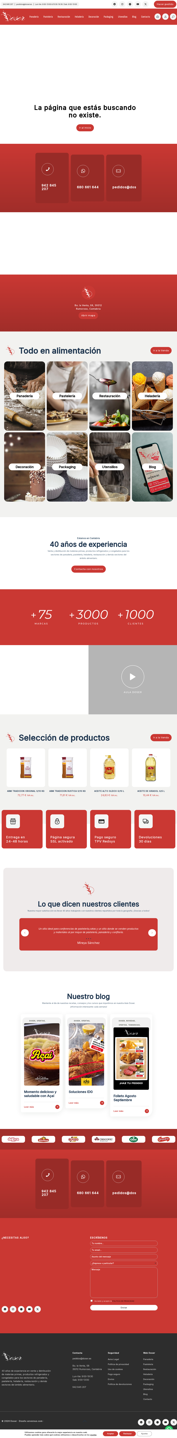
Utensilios (148, 1389)
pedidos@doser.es (24, 4)
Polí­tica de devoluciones (120, 1384)
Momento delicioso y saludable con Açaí (40, 1094)
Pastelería (148, 1364)
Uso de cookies (115, 1369)
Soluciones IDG (81, 1092)
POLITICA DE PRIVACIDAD (123, 1301)
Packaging (148, 1384)
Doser (32, 1021)
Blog (145, 1394)
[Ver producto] (41, 758)
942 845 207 (8, 4)
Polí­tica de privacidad (118, 1364)
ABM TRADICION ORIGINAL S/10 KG (26, 791)
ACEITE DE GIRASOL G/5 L (151, 791)
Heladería (148, 1374)
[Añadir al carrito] (41, 752)
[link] (41, 1054)
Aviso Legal (113, 1359)
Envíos (111, 1379)
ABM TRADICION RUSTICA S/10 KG (67, 791)
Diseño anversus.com (30, 1421)
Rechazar (127, 1433)
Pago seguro (114, 1374)
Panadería (148, 1359)
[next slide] (152, 932)
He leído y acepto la (114, 1301)
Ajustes (144, 1433)
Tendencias (134, 1025)
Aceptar (110, 1433)
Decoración (148, 1379)
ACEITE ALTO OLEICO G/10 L (109, 791)
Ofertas (41, 1021)
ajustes (93, 1435)
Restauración (149, 1369)
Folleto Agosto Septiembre (125, 1098)
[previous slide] (25, 932)
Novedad (130, 1021)
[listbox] (124, 1263)
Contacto (147, 1399)
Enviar (124, 1307)
